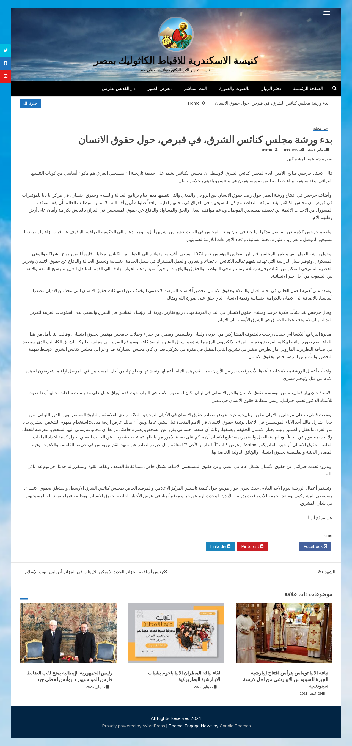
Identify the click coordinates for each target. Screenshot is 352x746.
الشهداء (328, 571)
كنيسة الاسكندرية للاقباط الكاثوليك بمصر (176, 60)
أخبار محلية (320, 128)
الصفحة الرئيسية (308, 88)
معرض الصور (160, 88)
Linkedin (218, 546)
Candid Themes (235, 725)
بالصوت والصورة (234, 88)
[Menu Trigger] (326, 11)
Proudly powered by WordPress (134, 725)
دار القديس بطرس (119, 88)
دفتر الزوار (271, 88)
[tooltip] (5, 50)
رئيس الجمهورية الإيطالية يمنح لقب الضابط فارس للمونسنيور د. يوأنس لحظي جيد (69, 676)
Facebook (314, 546)
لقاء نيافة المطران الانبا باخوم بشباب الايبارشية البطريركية (184, 676)
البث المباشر (195, 88)
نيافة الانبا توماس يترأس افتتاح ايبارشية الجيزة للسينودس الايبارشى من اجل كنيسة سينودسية (285, 679)
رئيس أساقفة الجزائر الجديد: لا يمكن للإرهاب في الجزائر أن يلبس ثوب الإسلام (94, 571)
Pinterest (250, 546)
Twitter (282, 546)
